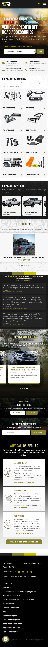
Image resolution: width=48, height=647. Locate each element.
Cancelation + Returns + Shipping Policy (19, 591)
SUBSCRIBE (38, 432)
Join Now (18, 413)
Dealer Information (11, 631)
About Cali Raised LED (12, 595)
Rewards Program (10, 615)
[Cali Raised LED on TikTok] (28, 571)
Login (32, 413)
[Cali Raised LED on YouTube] (19, 571)
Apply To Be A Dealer (11, 627)
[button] (19, 265)
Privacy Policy (8, 603)
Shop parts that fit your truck (18, 47)
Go (40, 51)
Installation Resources (12, 623)
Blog (4, 611)
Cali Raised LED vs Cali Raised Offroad (18, 599)
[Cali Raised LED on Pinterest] (31, 571)
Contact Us (7, 583)
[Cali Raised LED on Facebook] (15, 571)
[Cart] (39, 4)
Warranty (6, 587)
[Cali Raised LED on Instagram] (24, 571)
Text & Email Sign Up (11, 619)
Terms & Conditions (11, 607)
